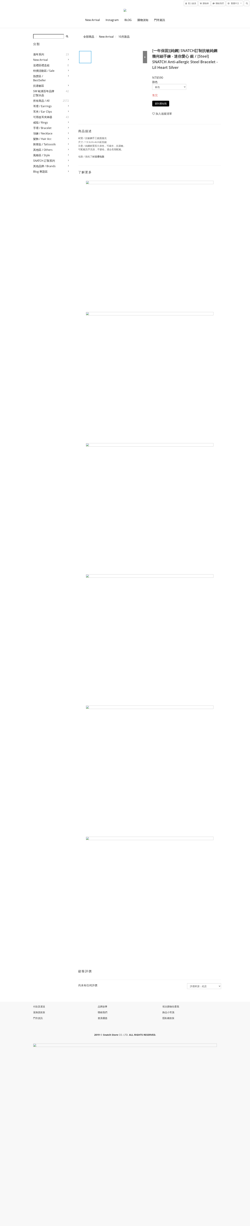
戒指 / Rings (40, 122)
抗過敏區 (38, 86)
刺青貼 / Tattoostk (44, 144)
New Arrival (92, 20)
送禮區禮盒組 (41, 65)
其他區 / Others (43, 150)
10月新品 (124, 37)
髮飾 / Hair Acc (42, 139)
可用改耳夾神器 (42, 117)
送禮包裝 (99, 156)
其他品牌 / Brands (44, 166)
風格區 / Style (41, 155)
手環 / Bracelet (42, 128)
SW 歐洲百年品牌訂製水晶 (43, 93)
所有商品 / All (41, 101)
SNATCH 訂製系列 (44, 161)
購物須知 (142, 20)
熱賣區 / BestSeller (39, 78)
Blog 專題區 (40, 171)
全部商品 (88, 37)
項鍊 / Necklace (42, 133)
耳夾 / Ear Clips (42, 111)
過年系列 (38, 54)
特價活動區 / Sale (43, 71)
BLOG (128, 20)
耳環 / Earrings (42, 106)
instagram (112, 20)
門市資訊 (159, 20)
